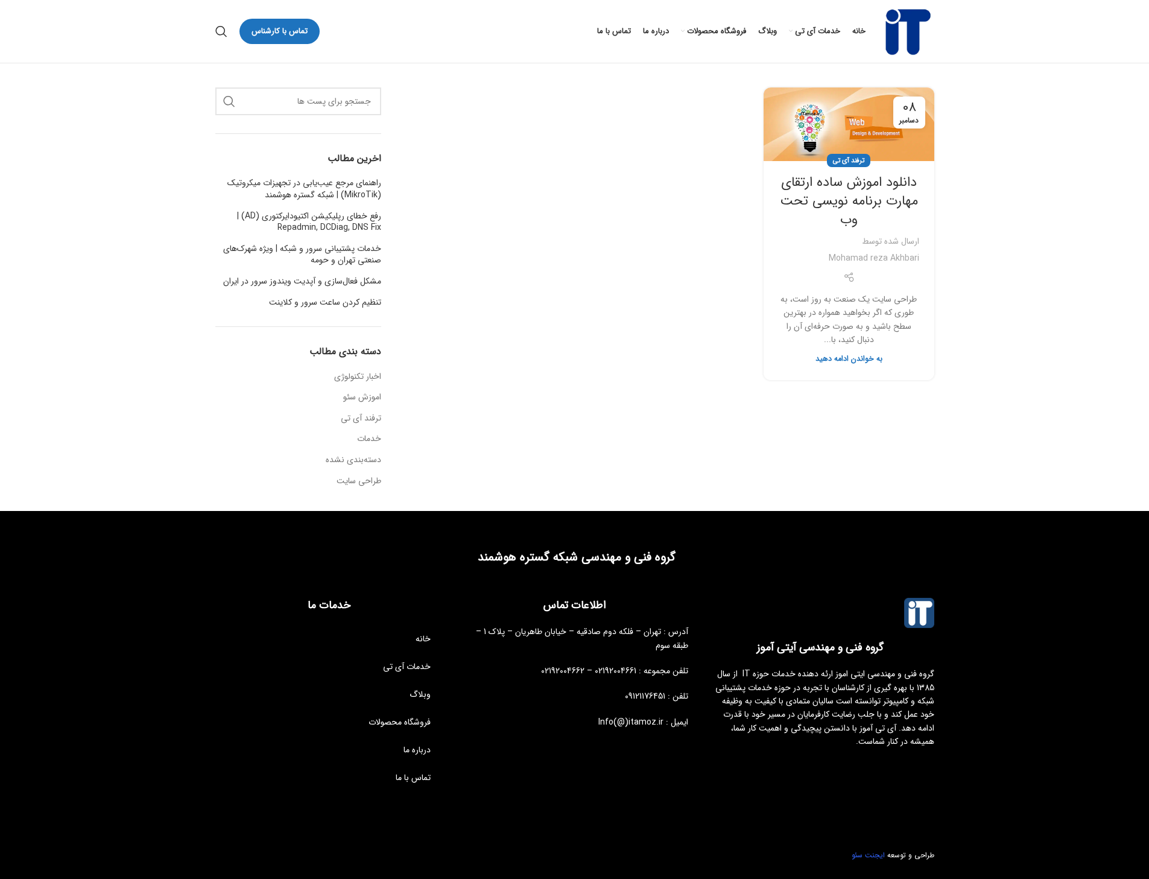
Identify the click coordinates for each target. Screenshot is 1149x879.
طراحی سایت (359, 481)
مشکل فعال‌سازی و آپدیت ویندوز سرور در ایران (302, 282)
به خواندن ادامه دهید (848, 359)
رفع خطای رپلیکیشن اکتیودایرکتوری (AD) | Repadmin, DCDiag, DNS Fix (309, 222)
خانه (423, 639)
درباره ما (417, 750)
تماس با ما (413, 777)
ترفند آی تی (848, 160)
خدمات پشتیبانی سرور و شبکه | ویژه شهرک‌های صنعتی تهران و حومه (302, 255)
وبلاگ (420, 694)
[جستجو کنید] (221, 31)
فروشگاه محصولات (400, 722)
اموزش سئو (362, 398)
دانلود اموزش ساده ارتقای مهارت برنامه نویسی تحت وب (849, 201)
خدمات (369, 439)
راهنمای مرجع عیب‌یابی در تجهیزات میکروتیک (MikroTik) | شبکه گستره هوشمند (304, 189)
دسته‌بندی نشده (353, 460)
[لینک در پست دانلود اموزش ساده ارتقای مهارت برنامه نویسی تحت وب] (849, 124)
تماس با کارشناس (280, 31)
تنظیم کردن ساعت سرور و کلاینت (325, 303)
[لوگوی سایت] (906, 30)
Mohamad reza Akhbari (874, 258)
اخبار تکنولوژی (357, 377)
